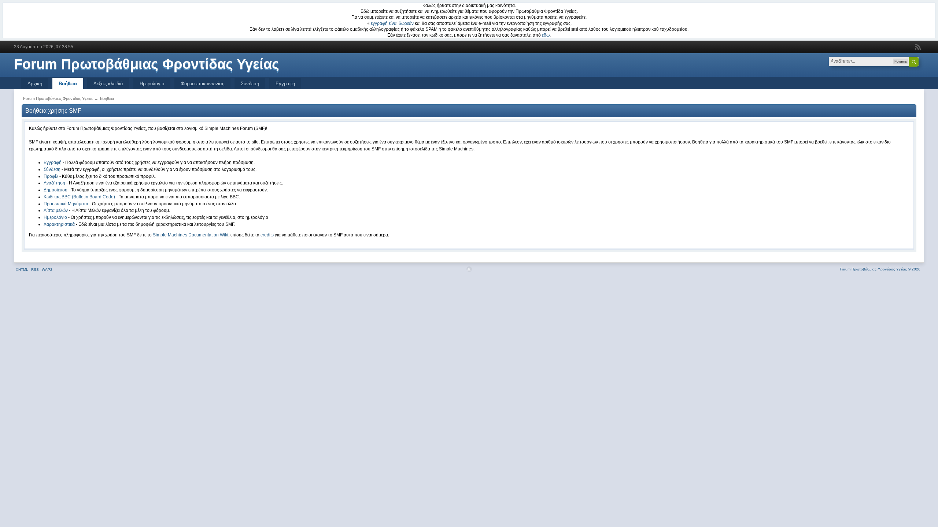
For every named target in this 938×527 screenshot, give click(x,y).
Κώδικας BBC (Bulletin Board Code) (79, 196)
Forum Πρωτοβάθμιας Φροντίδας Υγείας (146, 64)
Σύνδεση (250, 83)
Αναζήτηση (54, 183)
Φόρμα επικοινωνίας (202, 83)
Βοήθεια (68, 83)
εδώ (546, 35)
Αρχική (34, 83)
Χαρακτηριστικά (59, 224)
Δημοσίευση (55, 190)
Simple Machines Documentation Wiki (190, 235)
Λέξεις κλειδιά (108, 83)
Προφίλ (51, 176)
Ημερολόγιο (152, 83)
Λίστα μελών (56, 210)
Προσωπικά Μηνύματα (66, 203)
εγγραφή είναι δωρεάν (392, 23)
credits (267, 235)
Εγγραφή (285, 83)
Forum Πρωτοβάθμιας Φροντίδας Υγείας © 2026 (880, 269)
